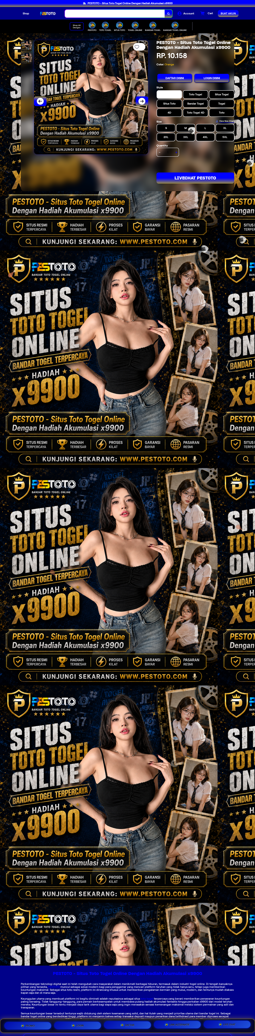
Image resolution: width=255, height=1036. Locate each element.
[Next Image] (142, 101)
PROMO (30, 1025)
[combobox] (115, 14)
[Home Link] (47, 13)
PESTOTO (54, 986)
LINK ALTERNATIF (179, 1025)
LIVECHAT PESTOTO (195, 178)
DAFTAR (129, 1025)
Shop (26, 13)
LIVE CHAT (229, 1025)
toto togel (147, 998)
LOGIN (80, 1025)
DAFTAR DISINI (174, 78)
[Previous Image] (40, 101)
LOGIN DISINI (212, 78)
